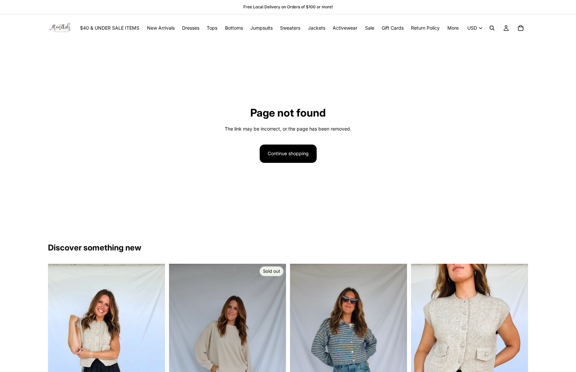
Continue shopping (288, 153)
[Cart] (520, 28)
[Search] (492, 28)
